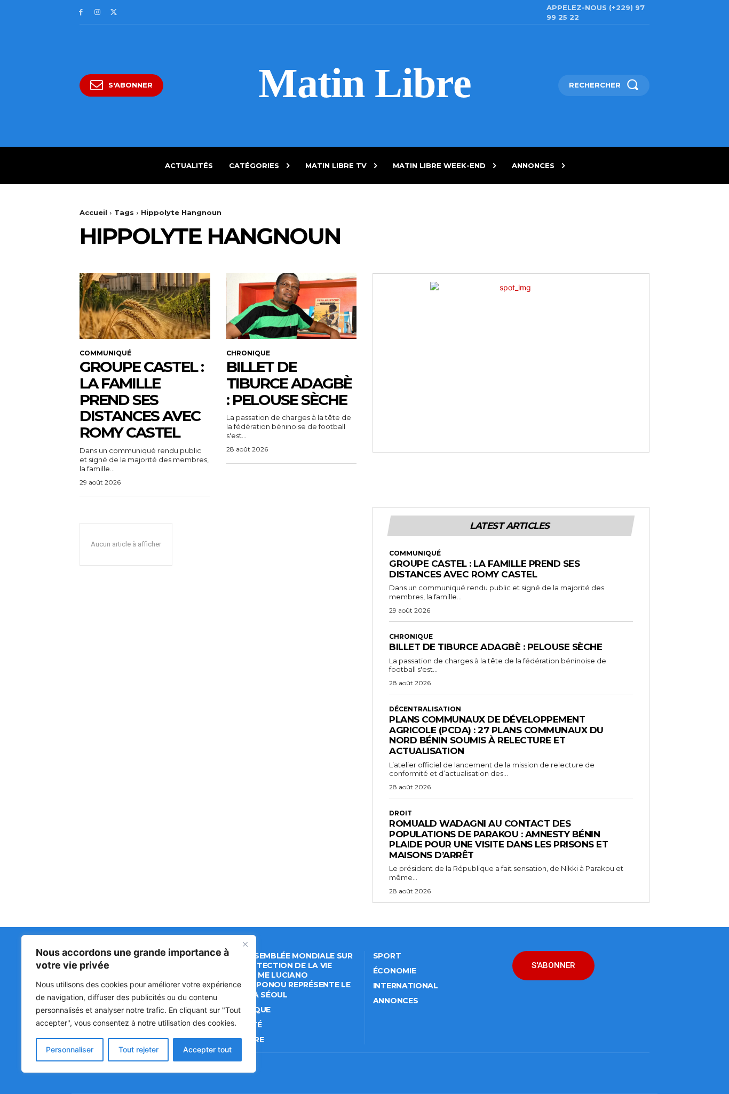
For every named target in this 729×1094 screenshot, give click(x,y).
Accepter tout (207, 1049)
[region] (138, 1004)
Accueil (93, 212)
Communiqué (105, 353)
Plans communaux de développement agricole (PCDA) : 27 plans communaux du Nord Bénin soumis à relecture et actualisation (496, 735)
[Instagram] (97, 12)
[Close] (245, 944)
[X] (114, 12)
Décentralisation (425, 709)
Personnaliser (69, 1049)
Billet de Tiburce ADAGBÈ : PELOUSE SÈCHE (289, 383)
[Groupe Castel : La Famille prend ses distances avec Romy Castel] (145, 305)
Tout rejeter (138, 1049)
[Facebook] (80, 12)
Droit (400, 813)
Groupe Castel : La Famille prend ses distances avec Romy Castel (141, 399)
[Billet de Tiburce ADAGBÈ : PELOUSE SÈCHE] (291, 305)
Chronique (248, 353)
